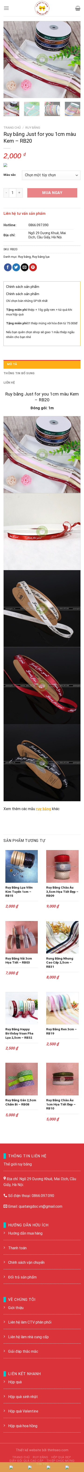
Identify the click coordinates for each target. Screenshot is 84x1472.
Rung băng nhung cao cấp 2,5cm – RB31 (59, 962)
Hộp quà (15, 1382)
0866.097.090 (38, 225)
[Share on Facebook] (8, 267)
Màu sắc (10, 174)
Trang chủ (12, 127)
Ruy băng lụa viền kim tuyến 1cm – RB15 (19, 891)
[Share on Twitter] (16, 267)
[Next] (73, 59)
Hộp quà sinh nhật (23, 1396)
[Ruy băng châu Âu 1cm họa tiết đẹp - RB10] (62, 1079)
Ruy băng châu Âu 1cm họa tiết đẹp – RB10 (61, 1104)
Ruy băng (32, 127)
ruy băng (43, 809)
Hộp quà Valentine (23, 1411)
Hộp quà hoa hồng (22, 1426)
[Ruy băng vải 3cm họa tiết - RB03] (21, 937)
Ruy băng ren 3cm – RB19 (61, 1031)
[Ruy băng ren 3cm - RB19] (62, 1008)
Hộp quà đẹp (61, 1457)
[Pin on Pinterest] (33, 267)
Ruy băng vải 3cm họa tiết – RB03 (18, 960)
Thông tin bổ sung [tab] (19, 373)
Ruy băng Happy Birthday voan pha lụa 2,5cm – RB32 (19, 1033)
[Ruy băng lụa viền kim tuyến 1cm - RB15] (21, 866)
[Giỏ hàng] (77, 8)
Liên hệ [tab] (9, 382)
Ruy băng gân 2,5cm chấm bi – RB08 (20, 1102)
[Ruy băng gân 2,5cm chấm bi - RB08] (21, 1079)
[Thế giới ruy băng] (42, 8)
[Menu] (6, 8)
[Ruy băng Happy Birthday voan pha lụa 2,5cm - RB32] (21, 1008)
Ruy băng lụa (40, 256)
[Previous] (11, 59)
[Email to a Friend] (24, 267)
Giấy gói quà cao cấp (26, 1460)
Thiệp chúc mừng (60, 1460)
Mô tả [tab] (12, 364)
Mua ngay (52, 193)
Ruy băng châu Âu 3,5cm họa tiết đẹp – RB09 (62, 891)
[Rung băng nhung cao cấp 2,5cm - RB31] (62, 937)
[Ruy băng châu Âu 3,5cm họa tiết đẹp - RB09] (62, 866)
